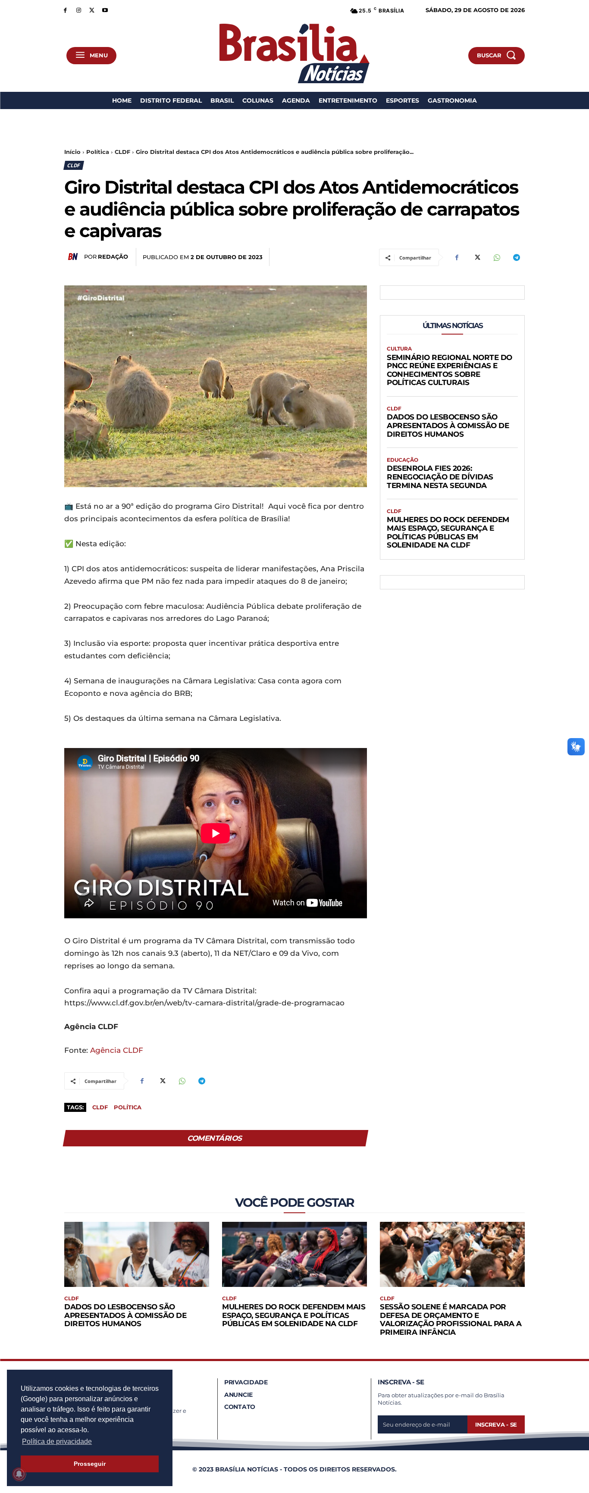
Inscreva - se (496, 1424)
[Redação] (74, 256)
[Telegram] (516, 257)
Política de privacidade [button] (57, 1441)
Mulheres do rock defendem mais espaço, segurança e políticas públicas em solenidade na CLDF (448, 532)
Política (97, 151)
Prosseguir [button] (90, 1463)
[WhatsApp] (496, 257)
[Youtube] (105, 9)
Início (72, 151)
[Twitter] (92, 9)
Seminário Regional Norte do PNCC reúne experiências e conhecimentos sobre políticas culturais (449, 370)
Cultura (399, 349)
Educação (402, 460)
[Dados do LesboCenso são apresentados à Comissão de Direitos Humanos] (136, 1254)
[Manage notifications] (19, 1474)
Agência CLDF (116, 1050)
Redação (113, 256)
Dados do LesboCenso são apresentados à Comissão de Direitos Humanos (448, 425)
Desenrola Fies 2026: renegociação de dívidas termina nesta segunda (440, 476)
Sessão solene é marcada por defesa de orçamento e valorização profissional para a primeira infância (451, 1319)
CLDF (122, 151)
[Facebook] (65, 9)
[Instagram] (78, 9)
